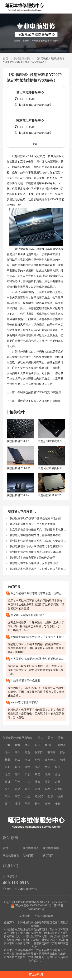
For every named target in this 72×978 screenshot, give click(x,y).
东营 (37, 759)
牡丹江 (49, 745)
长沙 (37, 803)
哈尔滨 (39, 796)
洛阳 (17, 774)
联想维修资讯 (11, 855)
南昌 (37, 789)
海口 (27, 759)
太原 (57, 781)
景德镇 (61, 745)
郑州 (47, 803)
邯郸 (37, 767)
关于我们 (48, 855)
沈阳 (17, 803)
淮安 (57, 803)
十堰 (7, 745)
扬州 (57, 767)
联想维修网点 (31, 848)
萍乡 (62, 752)
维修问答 (28, 855)
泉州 (7, 796)
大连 (27, 796)
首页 (5, 58)
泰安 (37, 774)
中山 (27, 781)
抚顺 (7, 759)
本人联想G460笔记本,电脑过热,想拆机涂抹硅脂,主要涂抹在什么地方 (38, 658)
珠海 (37, 781)
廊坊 (27, 767)
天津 (50, 737)
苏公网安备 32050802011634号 (33, 905)
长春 (47, 789)
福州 (60, 796)
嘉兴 (17, 789)
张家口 (39, 752)
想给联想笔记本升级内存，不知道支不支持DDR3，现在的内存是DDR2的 (38, 637)
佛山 (40, 737)
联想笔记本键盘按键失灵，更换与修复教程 (35, 535)
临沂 (7, 781)
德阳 (27, 745)
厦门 (7, 803)
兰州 (17, 781)
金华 (50, 796)
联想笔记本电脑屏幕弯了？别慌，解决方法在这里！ (40, 568)
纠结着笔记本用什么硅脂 (25, 680)
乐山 (37, 745)
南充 (7, 767)
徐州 (7, 789)
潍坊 (57, 774)
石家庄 (59, 789)
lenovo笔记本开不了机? (24, 702)
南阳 (17, 752)
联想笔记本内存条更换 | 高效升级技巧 (32, 557)
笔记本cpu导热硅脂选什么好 (27, 615)
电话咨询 (36, 974)
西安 (60, 737)
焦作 (17, 767)
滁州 (7, 752)
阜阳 (47, 767)
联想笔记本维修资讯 (22, 511)
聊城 (17, 745)
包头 (17, 759)
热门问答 (14, 586)
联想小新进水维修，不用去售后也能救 (32, 524)
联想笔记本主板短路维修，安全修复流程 (33, 563)
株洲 (62, 759)
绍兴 (47, 774)
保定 (47, 781)
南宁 (17, 796)
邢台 (27, 752)
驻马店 (51, 752)
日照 (27, 774)
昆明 (27, 803)
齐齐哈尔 (50, 759)
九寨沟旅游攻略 (43, 915)
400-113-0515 (27, 98)
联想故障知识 (22, 58)
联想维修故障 (51, 848)
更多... (36, 143)
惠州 (27, 789)
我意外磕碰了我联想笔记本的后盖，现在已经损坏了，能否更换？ (38, 593)
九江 (7, 774)
